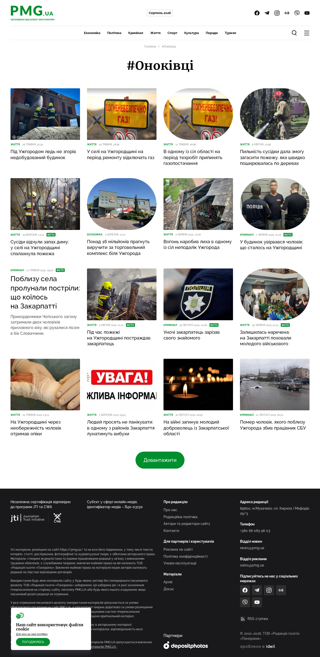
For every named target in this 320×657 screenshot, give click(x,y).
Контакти (171, 531)
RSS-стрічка (258, 619)
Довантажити (160, 460)
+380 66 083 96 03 (255, 531)
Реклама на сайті (178, 549)
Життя (155, 33)
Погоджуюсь (33, 642)
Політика (114, 33)
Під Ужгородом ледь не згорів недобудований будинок (43, 154)
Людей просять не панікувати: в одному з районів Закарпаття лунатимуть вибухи (121, 427)
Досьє (169, 589)
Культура (191, 33)
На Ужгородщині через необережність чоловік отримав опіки (35, 427)
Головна (150, 46)
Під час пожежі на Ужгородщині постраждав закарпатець (118, 338)
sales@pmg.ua (252, 565)
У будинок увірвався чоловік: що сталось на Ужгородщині (271, 244)
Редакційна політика (181, 517)
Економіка (92, 33)
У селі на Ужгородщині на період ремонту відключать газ (120, 154)
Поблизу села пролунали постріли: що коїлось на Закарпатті (45, 292)
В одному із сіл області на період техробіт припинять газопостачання (193, 157)
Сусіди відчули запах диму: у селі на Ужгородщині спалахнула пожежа (39, 247)
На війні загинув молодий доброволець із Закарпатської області (196, 427)
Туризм (230, 33)
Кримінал (135, 33)
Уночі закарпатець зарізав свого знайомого (192, 335)
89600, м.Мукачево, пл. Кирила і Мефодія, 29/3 (275, 510)
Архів (168, 582)
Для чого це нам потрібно (32, 634)
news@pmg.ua (252, 548)
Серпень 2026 (160, 13)
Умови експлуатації (180, 563)
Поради (212, 33)
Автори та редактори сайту (187, 524)
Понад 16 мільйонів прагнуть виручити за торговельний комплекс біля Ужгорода (118, 247)
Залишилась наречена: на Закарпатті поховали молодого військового (265, 338)
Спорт (172, 33)
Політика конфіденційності (186, 556)
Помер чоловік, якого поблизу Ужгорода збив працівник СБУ (273, 424)
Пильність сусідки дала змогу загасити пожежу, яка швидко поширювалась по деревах (272, 157)
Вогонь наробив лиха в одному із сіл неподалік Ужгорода (198, 244)
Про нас (170, 510)
